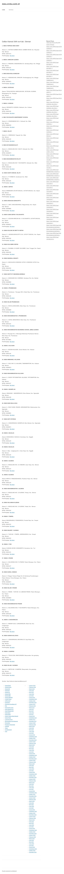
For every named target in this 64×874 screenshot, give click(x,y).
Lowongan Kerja (8, 719)
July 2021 (31, 789)
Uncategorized (8, 729)
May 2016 (31, 692)
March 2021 (32, 782)
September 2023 (33, 830)
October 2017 (32, 719)
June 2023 (31, 825)
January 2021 (32, 779)
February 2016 (32, 687)
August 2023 (32, 828)
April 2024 (31, 840)
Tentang (11, 9)
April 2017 (31, 709)
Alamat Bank (8, 685)
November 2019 (32, 758)
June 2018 (31, 731)
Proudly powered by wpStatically (9, 871)
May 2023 (31, 823)
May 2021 (31, 786)
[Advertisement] (32, 26)
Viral (6, 731)
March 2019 (32, 745)
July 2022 (31, 808)
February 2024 (32, 837)
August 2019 (32, 753)
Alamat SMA (8, 694)
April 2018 (31, 728)
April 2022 (31, 803)
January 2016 (32, 685)
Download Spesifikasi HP (10, 704)
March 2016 (32, 689)
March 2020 (32, 763)
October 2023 (32, 831)
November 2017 (32, 721)
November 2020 (32, 777)
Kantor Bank (8, 714)
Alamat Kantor (8, 687)
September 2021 (33, 792)
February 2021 (32, 780)
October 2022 (32, 813)
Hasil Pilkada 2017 (9, 709)
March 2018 (32, 726)
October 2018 (32, 738)
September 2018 (33, 736)
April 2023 (31, 821)
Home (3, 9)
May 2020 (31, 767)
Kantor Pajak (8, 717)
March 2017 (32, 707)
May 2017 (31, 711)
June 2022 (31, 806)
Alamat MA (7, 689)
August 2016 (32, 697)
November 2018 (32, 740)
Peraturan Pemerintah (10, 724)
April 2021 (31, 784)
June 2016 (31, 694)
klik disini (12, 55)
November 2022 (32, 814)
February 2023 (32, 818)
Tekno (6, 728)
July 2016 (31, 695)
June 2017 (31, 712)
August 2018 (32, 734)
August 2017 (32, 716)
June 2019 (31, 750)
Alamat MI (7, 690)
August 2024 (32, 847)
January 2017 (32, 704)
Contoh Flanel (8, 699)
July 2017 (31, 714)
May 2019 (31, 748)
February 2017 (32, 706)
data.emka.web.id (11, 4)
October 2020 (32, 775)
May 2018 (31, 729)
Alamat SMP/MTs (9, 697)
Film (6, 706)
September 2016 (33, 699)
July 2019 (31, 752)
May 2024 (31, 842)
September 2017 (33, 717)
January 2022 (32, 797)
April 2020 (31, 765)
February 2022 (32, 799)
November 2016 (32, 702)
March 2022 (32, 801)
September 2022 (33, 811)
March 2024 (32, 838)
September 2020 (33, 774)
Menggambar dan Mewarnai (11, 721)
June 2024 (31, 843)
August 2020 (32, 772)
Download (7, 702)
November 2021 (32, 796)
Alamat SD (7, 692)
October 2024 (32, 850)
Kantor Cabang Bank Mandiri (11, 716)
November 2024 (32, 852)
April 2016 (31, 690)
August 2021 (32, 791)
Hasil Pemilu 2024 (9, 707)
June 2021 (31, 787)
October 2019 (32, 757)
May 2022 (31, 804)
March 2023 (32, 820)
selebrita (7, 726)
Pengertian (7, 723)
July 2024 (31, 845)
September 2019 (33, 755)
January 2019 (32, 741)
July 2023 (31, 826)
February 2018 (32, 724)
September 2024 (33, 849)
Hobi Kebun (7, 712)
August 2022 (32, 809)
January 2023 (32, 816)
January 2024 (32, 835)
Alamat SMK (8, 695)
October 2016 (32, 700)
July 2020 (31, 770)
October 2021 (32, 794)
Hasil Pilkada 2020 (9, 711)
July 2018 (31, 733)
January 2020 (32, 760)
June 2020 (31, 768)
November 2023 (32, 833)
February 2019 (32, 743)
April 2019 (31, 746)
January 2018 (32, 723)
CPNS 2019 (7, 700)
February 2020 (32, 762)
